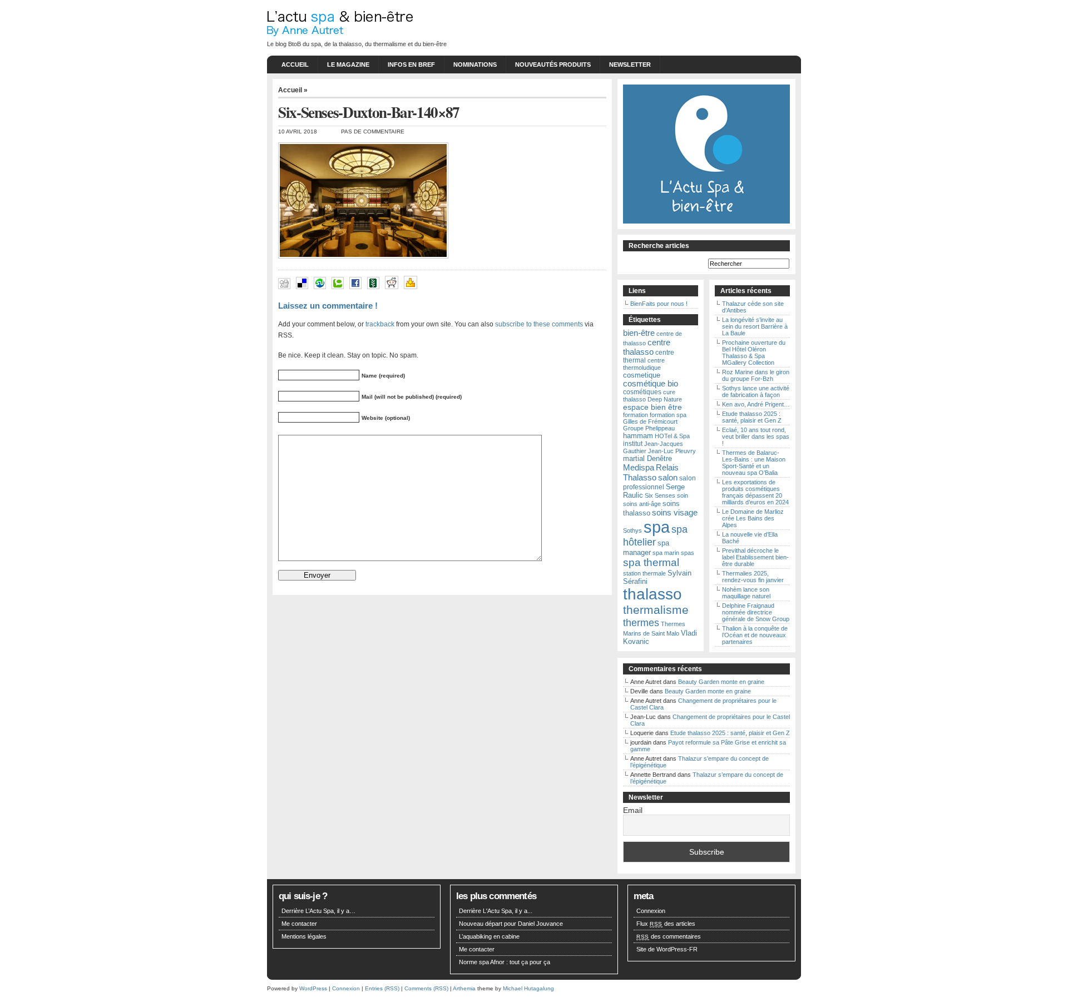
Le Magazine (348, 64)
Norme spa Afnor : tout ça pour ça (504, 962)
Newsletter (630, 64)
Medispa (638, 467)
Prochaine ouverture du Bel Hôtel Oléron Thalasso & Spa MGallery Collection (753, 352)
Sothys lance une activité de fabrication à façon (755, 391)
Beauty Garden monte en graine (721, 681)
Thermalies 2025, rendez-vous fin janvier (753, 576)
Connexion (650, 910)
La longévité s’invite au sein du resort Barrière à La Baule (755, 326)
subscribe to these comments (539, 324)
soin (682, 495)
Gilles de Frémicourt (650, 421)
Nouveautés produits (553, 64)
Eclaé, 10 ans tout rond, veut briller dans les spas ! (755, 436)
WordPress (313, 988)
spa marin (665, 552)
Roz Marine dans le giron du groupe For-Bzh (755, 375)
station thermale (644, 573)
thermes (641, 622)
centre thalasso (646, 347)
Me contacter (299, 923)
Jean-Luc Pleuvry (672, 451)
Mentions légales (304, 936)
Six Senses (660, 495)
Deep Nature (664, 399)
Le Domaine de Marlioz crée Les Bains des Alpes (753, 518)
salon (668, 477)
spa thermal (651, 562)
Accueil (295, 64)
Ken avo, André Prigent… (756, 404)
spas (687, 552)
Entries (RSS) (382, 988)
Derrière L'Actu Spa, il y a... (495, 910)
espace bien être (652, 407)
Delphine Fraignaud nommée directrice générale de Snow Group (755, 612)
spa (657, 527)
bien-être (639, 333)
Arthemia (464, 988)
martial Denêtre (647, 458)
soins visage (675, 512)
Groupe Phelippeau (649, 428)
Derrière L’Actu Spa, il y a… (318, 910)
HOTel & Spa (672, 436)
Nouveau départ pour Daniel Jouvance (511, 923)
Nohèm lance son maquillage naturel (746, 592)
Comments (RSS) (426, 988)
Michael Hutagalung (528, 988)
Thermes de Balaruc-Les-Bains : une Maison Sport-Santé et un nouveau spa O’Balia (753, 462)
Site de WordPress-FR (667, 949)
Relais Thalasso (651, 472)
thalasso (652, 594)
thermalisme (656, 610)
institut (632, 444)
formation (635, 414)
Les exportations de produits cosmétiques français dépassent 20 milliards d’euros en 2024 (755, 492)
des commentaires (668, 936)
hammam (638, 435)
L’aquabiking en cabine (489, 936)
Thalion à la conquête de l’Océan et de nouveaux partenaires (755, 635)
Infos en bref (411, 64)
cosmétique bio (650, 383)
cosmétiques (642, 392)
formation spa (668, 414)
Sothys (632, 530)
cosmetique (641, 375)
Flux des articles (665, 923)
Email (632, 810)
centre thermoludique (644, 364)
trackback (379, 324)
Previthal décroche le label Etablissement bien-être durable (755, 557)
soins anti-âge (642, 503)
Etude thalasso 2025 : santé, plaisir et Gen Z (752, 417)
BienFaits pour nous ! (659, 303)
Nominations (475, 64)
